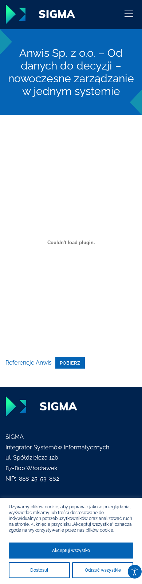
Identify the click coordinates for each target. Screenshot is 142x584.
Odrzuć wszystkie (103, 570)
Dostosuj (39, 570)
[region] (71, 541)
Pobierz (70, 363)
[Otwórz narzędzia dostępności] (135, 572)
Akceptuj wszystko (71, 550)
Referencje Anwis (28, 362)
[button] (129, 16)
